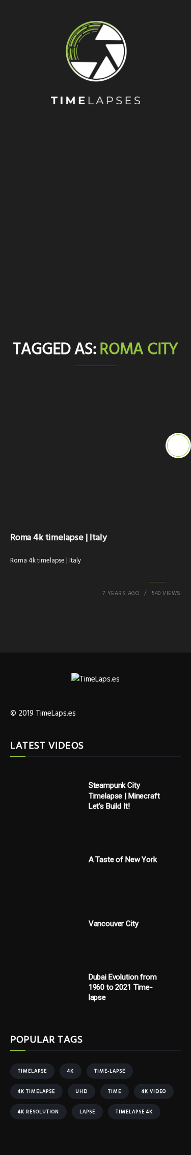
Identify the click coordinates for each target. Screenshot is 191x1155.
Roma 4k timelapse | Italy (58, 537)
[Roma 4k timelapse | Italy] (178, 445)
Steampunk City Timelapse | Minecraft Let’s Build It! (124, 796)
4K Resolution (38, 1112)
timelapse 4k (134, 1112)
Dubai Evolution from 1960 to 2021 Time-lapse (123, 987)
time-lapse (109, 1071)
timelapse (32, 1071)
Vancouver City (114, 923)
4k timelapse (36, 1091)
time (114, 1091)
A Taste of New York (123, 859)
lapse (87, 1112)
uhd (81, 1091)
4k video (154, 1091)
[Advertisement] (95, 238)
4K (70, 1071)
